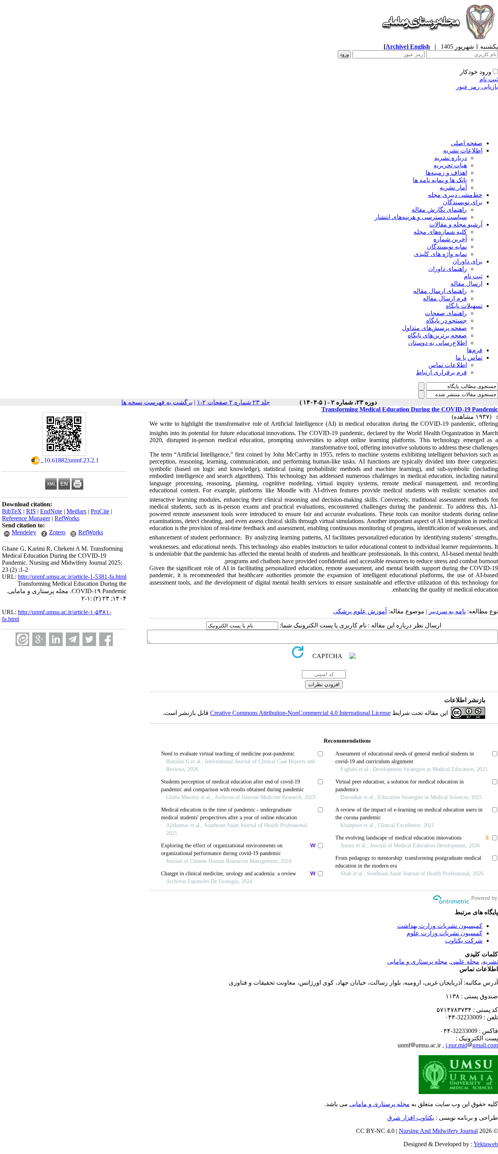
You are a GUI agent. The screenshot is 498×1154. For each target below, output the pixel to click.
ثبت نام (488, 79)
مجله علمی (465, 961)
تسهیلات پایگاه (464, 305)
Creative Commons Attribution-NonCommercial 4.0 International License (300, 713)
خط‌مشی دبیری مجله (455, 194)
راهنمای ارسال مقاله (440, 291)
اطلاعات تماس (447, 365)
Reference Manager (26, 518)
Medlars (76, 511)
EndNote (51, 511)
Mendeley (24, 532)
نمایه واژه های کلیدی (440, 254)
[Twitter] (89, 639)
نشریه (490, 961)
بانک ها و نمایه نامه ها (440, 180)
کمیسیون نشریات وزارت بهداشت (439, 925)
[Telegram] (72, 639)
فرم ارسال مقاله (445, 298)
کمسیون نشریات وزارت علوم (444, 933)
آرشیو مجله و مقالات (455, 224)
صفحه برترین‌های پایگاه (437, 335)
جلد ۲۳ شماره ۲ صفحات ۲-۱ (233, 402)
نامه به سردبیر (447, 611)
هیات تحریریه (450, 165)
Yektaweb (485, 1144)
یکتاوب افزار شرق (410, 1117)
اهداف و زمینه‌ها (446, 172)
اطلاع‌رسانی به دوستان (437, 342)
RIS (31, 511)
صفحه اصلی (466, 143)
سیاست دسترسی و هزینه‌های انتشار (421, 217)
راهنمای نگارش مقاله (439, 209)
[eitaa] (22, 639)
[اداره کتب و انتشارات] (437, 40)
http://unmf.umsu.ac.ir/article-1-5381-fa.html (72, 576)
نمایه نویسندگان (447, 246)
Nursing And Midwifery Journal (438, 1131)
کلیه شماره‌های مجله (440, 231)
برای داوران (467, 261)
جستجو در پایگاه (446, 320)
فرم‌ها (474, 350)
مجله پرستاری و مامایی (417, 961)
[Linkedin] (56, 639)
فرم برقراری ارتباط (441, 372)
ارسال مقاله (466, 283)
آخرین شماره (450, 239)
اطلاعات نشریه (462, 150)
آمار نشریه (453, 187)
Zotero (57, 532)
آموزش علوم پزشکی (360, 611)
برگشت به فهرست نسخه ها (157, 402)
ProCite (100, 511)
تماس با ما (469, 357)
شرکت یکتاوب (463, 940)
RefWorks (66, 518)
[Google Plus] (39, 639)
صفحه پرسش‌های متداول (434, 328)
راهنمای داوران (447, 268)
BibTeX (12, 511)
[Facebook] (106, 639)
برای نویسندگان (462, 202)
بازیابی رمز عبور (477, 86)
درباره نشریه (450, 158)
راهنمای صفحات (446, 313)
